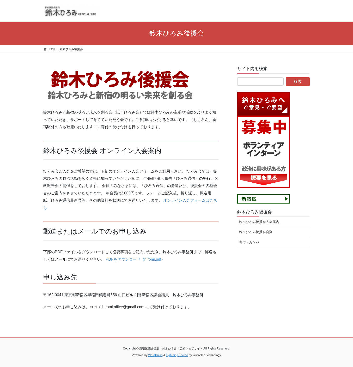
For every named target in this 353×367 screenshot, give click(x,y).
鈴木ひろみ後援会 (254, 212)
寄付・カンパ (249, 242)
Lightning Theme (177, 355)
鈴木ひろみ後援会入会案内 (259, 222)
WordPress (155, 355)
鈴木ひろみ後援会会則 (256, 232)
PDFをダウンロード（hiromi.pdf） (135, 259)
